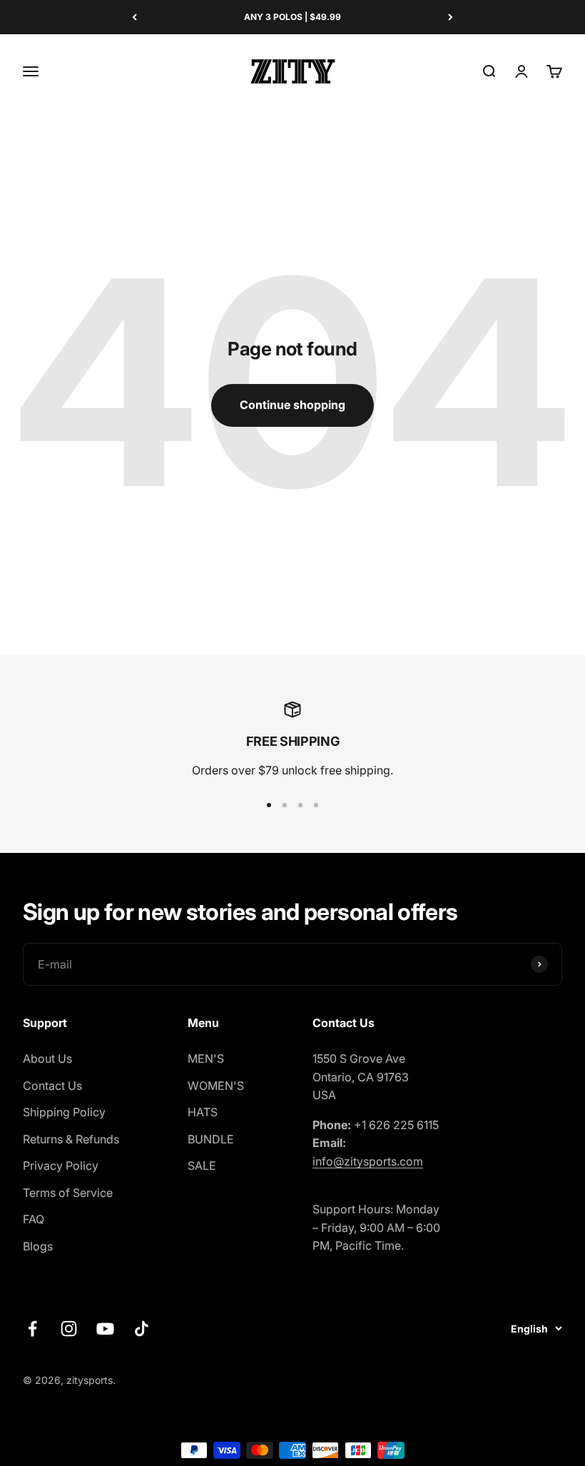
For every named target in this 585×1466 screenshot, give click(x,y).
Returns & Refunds (71, 1139)
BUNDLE (211, 1139)
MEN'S (206, 1058)
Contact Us (52, 1085)
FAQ (33, 1219)
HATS (203, 1112)
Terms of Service (68, 1193)
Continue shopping (292, 405)
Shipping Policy (64, 1112)
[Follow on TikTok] (141, 1328)
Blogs (38, 1246)
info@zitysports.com (367, 1161)
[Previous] (134, 17)
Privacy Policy (60, 1165)
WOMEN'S (216, 1085)
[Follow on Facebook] (32, 1328)
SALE (202, 1165)
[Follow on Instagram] (68, 1328)
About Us (47, 1058)
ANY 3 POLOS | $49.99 (292, 16)
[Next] (450, 17)
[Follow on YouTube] (105, 1328)
